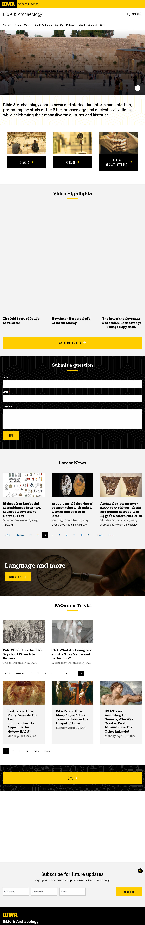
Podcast (70, 162)
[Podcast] (72, 143)
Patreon (70, 25)
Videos (28, 25)
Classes (7, 25)
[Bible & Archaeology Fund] (118, 143)
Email (5, 392)
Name (5, 377)
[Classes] (26, 143)
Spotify (59, 25)
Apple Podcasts (43, 25)
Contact (92, 25)
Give (102, 25)
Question (7, 406)
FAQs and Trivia (72, 605)
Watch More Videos (70, 343)
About (81, 25)
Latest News (72, 463)
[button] (134, 14)
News (18, 25)
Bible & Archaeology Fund (116, 162)
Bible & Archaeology (22, 14)
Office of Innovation (28, 4)
